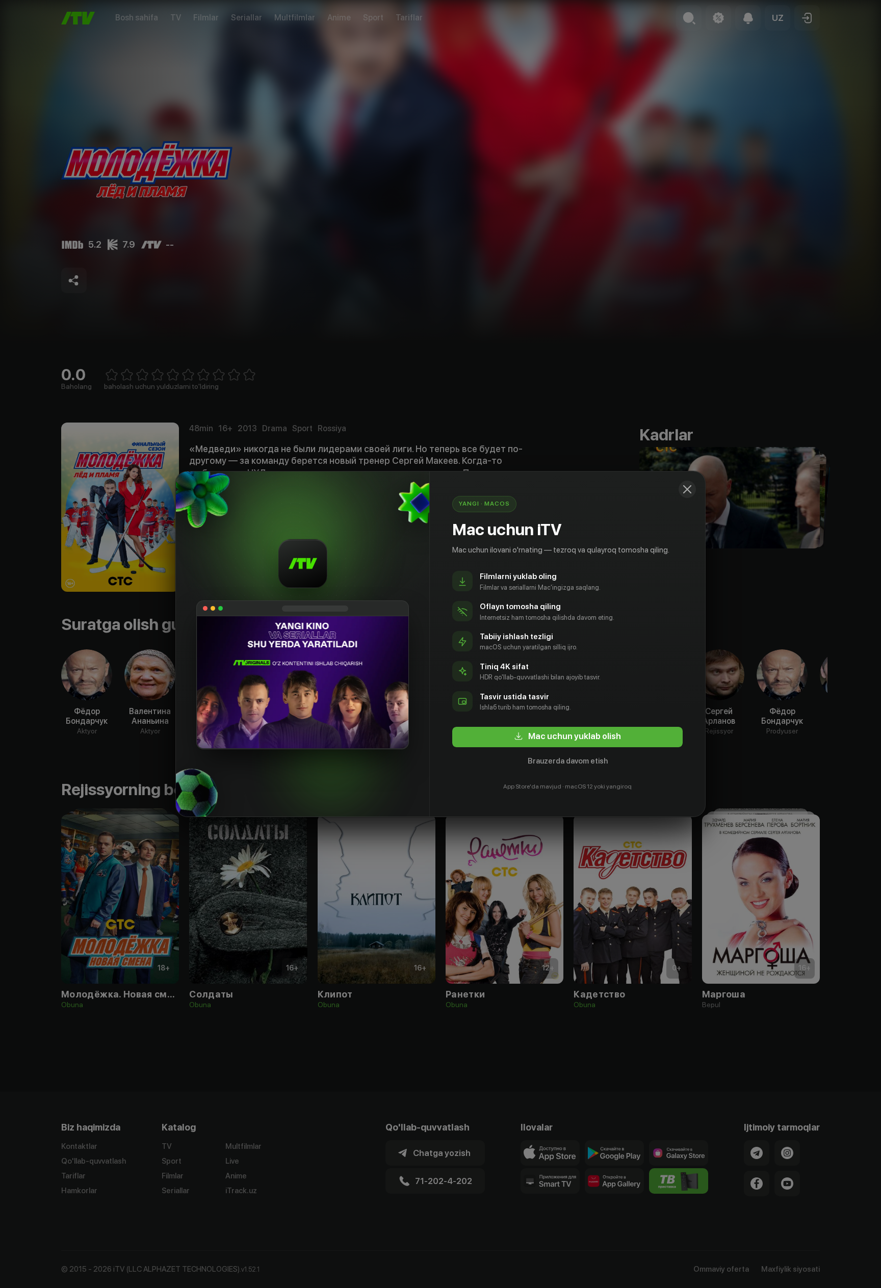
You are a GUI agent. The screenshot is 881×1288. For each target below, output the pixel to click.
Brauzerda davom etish (568, 761)
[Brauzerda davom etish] (687, 489)
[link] (567, 737)
